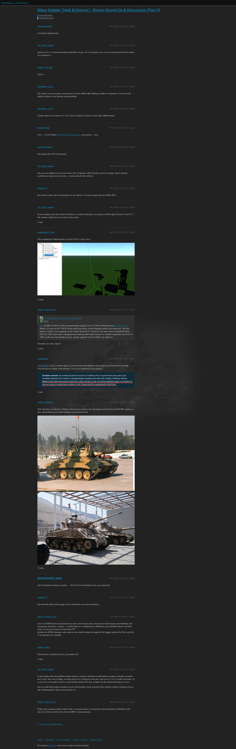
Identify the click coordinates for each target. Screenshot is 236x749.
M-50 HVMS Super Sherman (69, 135)
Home (40, 739)
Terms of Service (80, 739)
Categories (49, 739)
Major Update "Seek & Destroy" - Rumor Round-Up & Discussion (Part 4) (98, 10)
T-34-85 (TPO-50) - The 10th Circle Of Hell (63, 318)
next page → (58, 724)
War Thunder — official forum (14, 3)
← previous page (44, 724)
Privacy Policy (96, 739)
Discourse (52, 745)
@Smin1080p (43, 366)
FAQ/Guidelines (63, 739)
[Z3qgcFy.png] (121, 326)
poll (41, 326)
